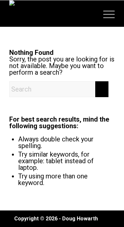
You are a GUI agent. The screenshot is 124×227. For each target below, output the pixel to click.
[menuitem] (106, 13)
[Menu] (106, 13)
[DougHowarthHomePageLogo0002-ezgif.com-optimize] (51, 13)
